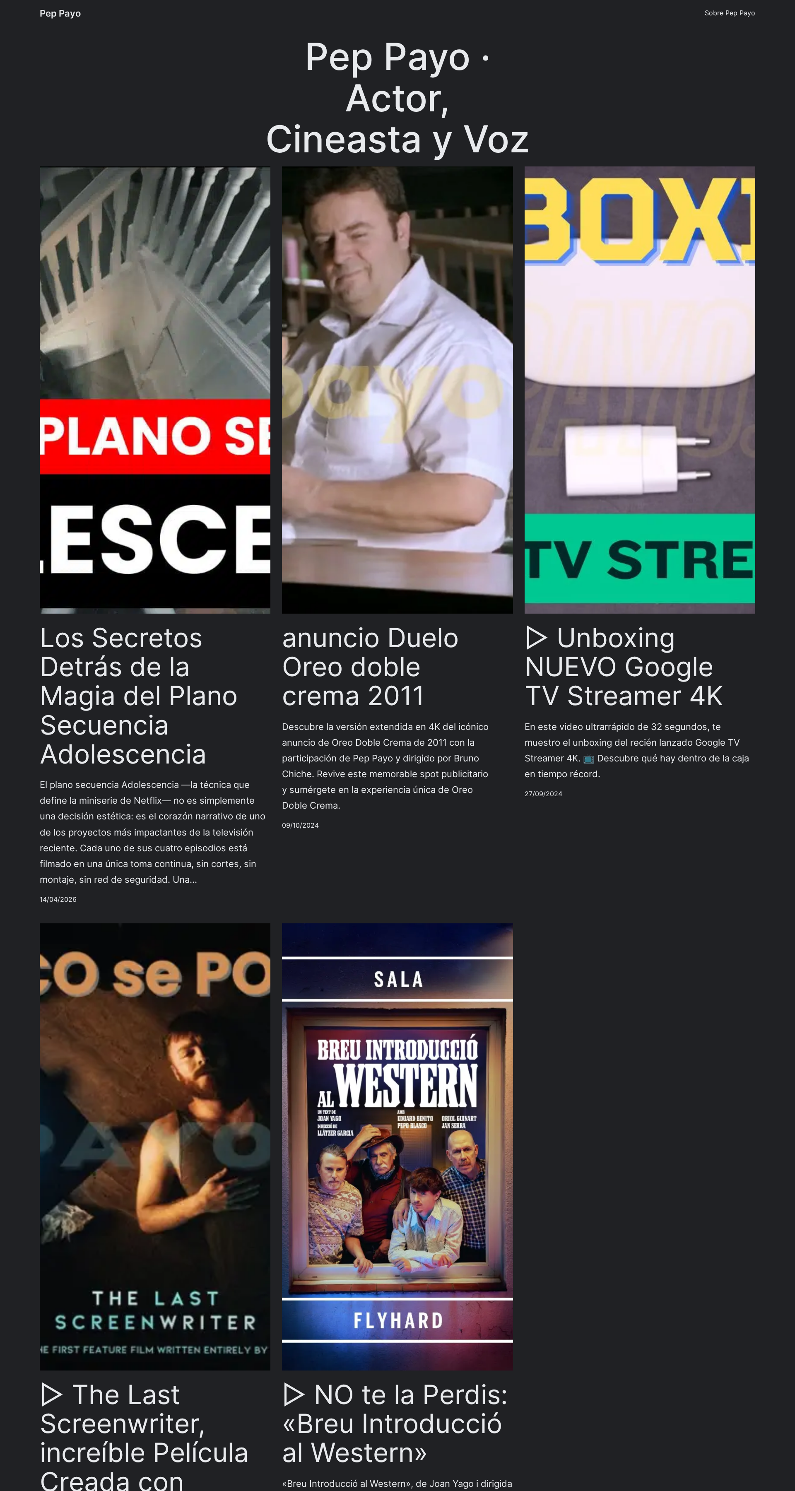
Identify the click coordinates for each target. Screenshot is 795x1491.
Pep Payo (60, 13)
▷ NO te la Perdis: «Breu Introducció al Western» (395, 1423)
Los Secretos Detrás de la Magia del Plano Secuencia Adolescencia (139, 696)
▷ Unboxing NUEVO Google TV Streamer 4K (624, 667)
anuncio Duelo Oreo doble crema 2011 (370, 667)
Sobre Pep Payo (730, 13)
